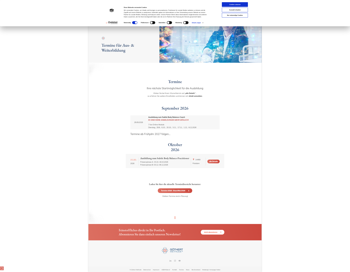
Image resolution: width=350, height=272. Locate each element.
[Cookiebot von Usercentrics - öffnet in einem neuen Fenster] (112, 22)
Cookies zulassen (235, 4)
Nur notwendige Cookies (235, 15)
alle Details (213, 161)
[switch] (152, 22)
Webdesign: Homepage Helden (211, 270)
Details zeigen (196, 22)
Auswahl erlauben (235, 10)
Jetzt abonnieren (210, 232)
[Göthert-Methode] (175, 250)
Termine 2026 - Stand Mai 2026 (173, 191)
